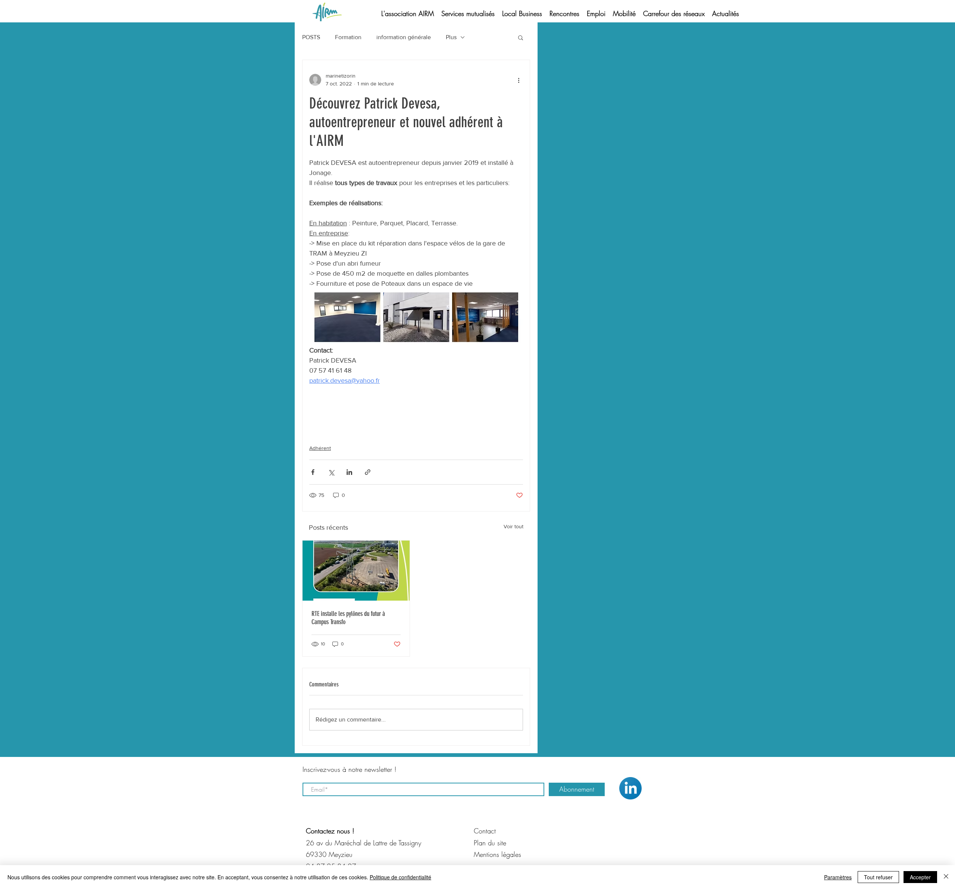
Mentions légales (497, 854)
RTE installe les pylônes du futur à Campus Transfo (348, 618)
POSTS (311, 37)
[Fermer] (946, 877)
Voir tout (513, 526)
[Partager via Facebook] (312, 472)
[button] (520, 37)
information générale (403, 37)
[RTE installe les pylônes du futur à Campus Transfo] (356, 571)
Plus (451, 37)
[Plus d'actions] (518, 79)
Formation (348, 37)
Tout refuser (878, 877)
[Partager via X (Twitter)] (331, 472)
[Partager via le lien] (367, 472)
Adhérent (320, 448)
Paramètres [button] (838, 877)
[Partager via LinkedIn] (349, 472)
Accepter (920, 877)
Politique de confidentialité (400, 877)
